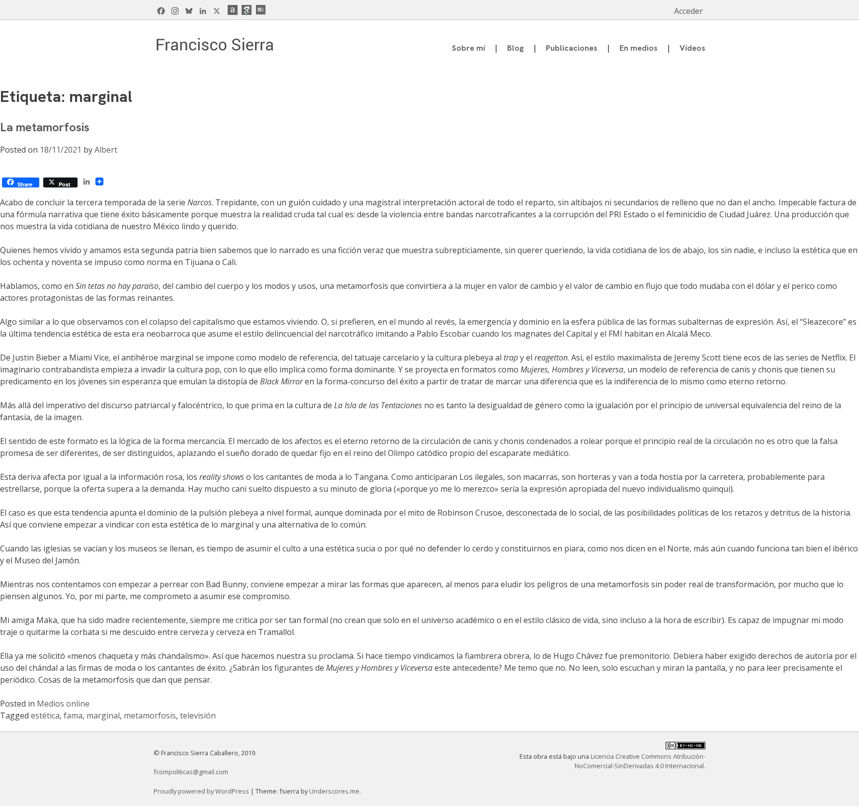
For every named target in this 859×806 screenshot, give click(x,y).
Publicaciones (572, 48)
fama (73, 715)
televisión (198, 715)
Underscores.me (334, 791)
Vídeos (692, 48)
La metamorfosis (44, 127)
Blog (515, 48)
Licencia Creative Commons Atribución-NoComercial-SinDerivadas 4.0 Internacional (640, 761)
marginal (103, 715)
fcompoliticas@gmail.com (191, 771)
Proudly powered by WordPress (202, 791)
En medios (638, 48)
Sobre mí (468, 48)
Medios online (63, 703)
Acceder (688, 10)
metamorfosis (150, 715)
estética (45, 715)
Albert (105, 149)
